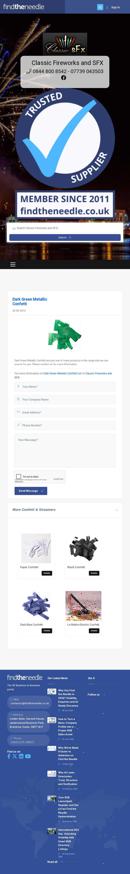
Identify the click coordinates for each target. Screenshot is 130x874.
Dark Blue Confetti (31, 624)
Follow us (94, 694)
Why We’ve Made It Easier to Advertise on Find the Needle (68, 753)
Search (63, 237)
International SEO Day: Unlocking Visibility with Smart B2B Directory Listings (68, 839)
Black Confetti (76, 567)
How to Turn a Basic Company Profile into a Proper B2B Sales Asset (67, 727)
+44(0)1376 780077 (22, 742)
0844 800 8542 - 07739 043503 (67, 71)
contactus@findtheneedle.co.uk (29, 703)
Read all (52, 861)
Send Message (28, 490)
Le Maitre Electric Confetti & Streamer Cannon (96, 624)
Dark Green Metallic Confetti (60, 373)
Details (47, 573)
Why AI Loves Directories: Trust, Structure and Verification (68, 778)
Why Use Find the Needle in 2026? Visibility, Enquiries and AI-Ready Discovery (68, 698)
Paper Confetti (29, 567)
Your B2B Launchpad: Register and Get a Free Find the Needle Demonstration (68, 807)
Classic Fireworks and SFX (67, 62)
